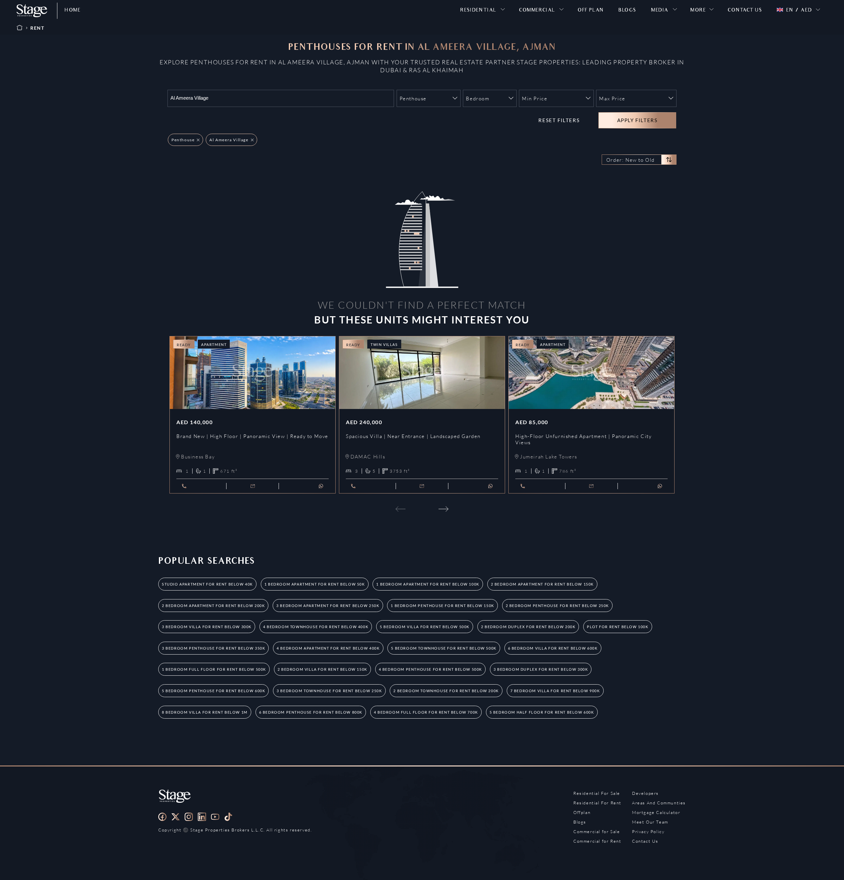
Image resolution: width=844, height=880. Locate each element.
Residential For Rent (597, 802)
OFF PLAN (591, 11)
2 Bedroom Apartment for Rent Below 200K (213, 605)
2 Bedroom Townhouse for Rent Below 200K (445, 691)
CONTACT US (745, 11)
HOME (72, 11)
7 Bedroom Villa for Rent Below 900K (555, 691)
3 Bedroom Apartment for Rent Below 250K (327, 605)
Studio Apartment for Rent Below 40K (207, 584)
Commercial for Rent (597, 841)
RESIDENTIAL (478, 11)
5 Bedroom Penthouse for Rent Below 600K (213, 691)
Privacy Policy (648, 831)
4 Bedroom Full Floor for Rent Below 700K (426, 712)
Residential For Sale (596, 793)
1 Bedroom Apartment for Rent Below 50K (314, 584)
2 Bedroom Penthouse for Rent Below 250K (557, 605)
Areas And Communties (659, 802)
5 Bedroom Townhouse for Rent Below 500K (443, 648)
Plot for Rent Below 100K (617, 627)
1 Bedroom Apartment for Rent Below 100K (427, 584)
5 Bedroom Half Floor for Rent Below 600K (542, 712)
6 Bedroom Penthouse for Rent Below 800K (310, 712)
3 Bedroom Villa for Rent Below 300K (207, 627)
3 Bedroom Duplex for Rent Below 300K (541, 669)
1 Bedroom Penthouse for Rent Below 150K (442, 605)
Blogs (579, 822)
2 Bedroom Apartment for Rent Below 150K (542, 584)
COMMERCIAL (537, 11)
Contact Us (645, 841)
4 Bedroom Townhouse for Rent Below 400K (315, 627)
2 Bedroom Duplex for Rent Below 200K (528, 627)
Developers (645, 793)
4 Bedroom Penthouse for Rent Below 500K (430, 669)
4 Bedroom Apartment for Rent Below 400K (328, 648)
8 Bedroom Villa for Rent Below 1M (205, 712)
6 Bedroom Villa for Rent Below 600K (553, 648)
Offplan (581, 812)
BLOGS (627, 11)
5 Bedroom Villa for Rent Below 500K (424, 627)
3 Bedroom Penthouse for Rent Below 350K (213, 648)
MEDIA (660, 11)
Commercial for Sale (596, 831)
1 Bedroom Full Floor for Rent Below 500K (214, 669)
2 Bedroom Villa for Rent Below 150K (322, 669)
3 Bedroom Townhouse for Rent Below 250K (329, 691)
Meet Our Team (650, 822)
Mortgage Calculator (656, 812)
